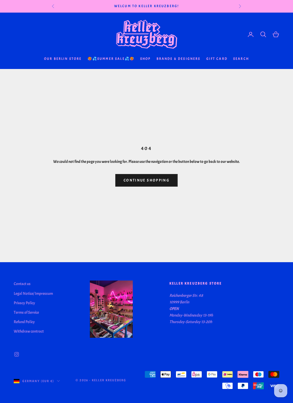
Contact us (22, 283)
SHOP (145, 58)
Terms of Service (26, 312)
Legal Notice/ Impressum (33, 293)
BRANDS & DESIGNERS (179, 58)
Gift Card (216, 58)
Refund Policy (24, 321)
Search (241, 58)
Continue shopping (146, 180)
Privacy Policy (24, 303)
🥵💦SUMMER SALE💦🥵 (111, 58)
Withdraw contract (29, 331)
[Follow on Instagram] (16, 354)
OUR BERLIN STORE (63, 58)
